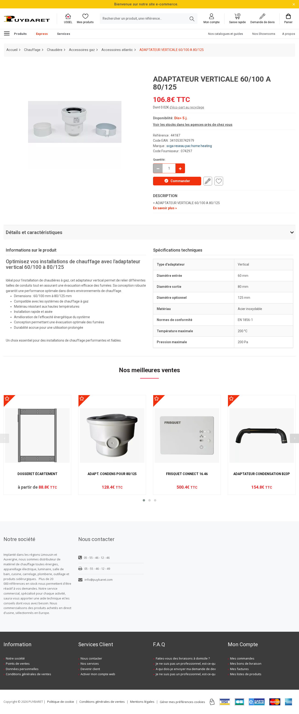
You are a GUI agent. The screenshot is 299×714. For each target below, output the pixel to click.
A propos (288, 34)
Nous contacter (91, 658)
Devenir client (90, 669)
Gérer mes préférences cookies (182, 702)
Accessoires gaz (82, 50)
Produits (20, 34)
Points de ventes (18, 663)
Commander (180, 181)
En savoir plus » (165, 208)
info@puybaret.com (99, 579)
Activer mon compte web (98, 674)
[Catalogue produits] (8, 33)
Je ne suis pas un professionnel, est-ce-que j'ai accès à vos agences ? (205, 663)
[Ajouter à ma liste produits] (218, 181)
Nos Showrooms (263, 34)
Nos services (90, 663)
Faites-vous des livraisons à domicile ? (183, 658)
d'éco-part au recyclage (187, 107)
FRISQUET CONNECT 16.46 (187, 474)
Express (42, 34)
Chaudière (54, 50)
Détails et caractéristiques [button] (34, 232)
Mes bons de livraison (245, 663)
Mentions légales (142, 702)
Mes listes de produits (245, 674)
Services (63, 34)
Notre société (15, 658)
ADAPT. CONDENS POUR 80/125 (112, 474)
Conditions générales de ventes (28, 674)
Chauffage (32, 50)
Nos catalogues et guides (225, 34)
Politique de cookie (60, 702)
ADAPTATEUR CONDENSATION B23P (261, 474)
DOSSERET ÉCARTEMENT (37, 474)
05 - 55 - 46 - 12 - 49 (97, 568)
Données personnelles (22, 669)
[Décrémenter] (158, 168)
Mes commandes (242, 658)
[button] (144, 500)
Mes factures (239, 669)
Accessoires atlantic (117, 50)
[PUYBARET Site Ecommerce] (27, 19)
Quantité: (159, 159)
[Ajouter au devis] (207, 181)
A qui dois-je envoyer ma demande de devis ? (188, 669)
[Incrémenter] (180, 168)
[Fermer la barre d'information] (293, 4)
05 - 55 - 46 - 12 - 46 (97, 557)
